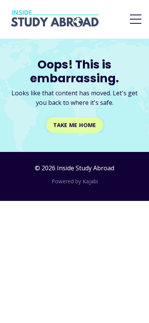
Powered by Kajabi (75, 181)
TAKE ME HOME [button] (74, 125)
